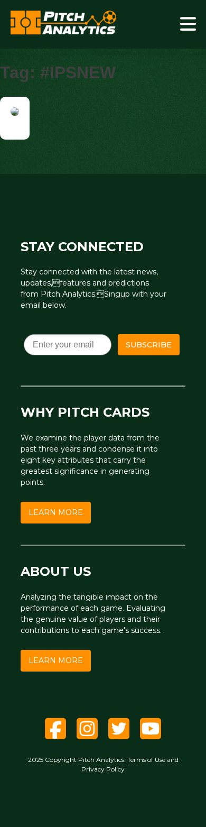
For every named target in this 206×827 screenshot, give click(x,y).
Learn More (56, 512)
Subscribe (149, 345)
